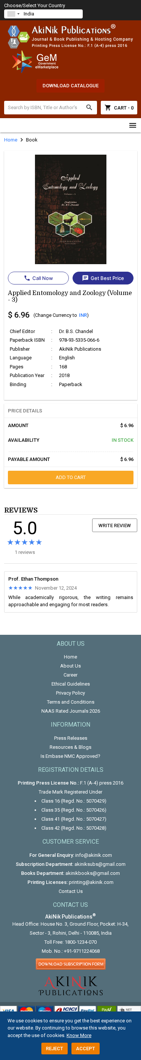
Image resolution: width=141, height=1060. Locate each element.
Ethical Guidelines (71, 684)
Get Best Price (103, 278)
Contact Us (71, 891)
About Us (70, 666)
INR (83, 315)
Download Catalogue (70, 85)
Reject (54, 1048)
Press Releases (70, 738)
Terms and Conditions (70, 702)
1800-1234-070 (81, 942)
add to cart (71, 477)
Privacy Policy (70, 693)
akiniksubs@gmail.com (100, 864)
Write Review (115, 525)
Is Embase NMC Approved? (70, 756)
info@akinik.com (93, 855)
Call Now (38, 278)
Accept (85, 1048)
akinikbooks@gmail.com (92, 873)
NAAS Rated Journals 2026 (70, 711)
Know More (79, 1035)
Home (70, 657)
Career (70, 675)
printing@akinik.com (91, 882)
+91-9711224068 (82, 951)
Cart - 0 (119, 107)
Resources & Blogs (70, 747)
